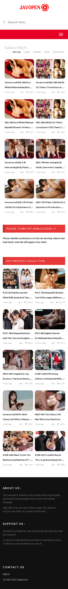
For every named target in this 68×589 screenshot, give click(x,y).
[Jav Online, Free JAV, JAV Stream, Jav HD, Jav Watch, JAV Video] (34, 7)
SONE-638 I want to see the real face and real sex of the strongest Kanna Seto (17, 460)
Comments (58, 51)
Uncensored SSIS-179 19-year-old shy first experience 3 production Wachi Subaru (19, 207)
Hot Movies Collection (25, 260)
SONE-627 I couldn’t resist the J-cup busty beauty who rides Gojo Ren (49, 460)
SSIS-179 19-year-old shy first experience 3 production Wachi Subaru (50, 207)
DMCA (6, 574)
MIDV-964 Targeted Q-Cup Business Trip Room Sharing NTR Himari (16, 379)
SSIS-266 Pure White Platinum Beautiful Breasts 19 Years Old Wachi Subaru (19, 127)
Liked (46, 51)
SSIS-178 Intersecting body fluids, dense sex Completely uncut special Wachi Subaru (50, 167)
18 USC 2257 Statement (15, 579)
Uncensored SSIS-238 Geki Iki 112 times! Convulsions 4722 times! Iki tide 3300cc (50, 87)
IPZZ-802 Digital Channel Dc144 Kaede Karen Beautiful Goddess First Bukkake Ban (49, 338)
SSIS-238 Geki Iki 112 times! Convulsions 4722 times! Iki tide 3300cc (49, 127)
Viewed (37, 51)
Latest (27, 51)
